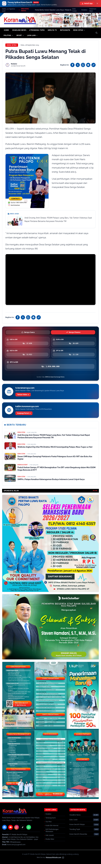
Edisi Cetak (74, 10)
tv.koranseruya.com (24, 388)
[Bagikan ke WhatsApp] (83, 65)
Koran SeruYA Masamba (78, 834)
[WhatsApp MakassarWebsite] (63, 857)
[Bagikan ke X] (78, 65)
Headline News (75, 815)
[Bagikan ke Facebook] (72, 65)
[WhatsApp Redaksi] (28, 827)
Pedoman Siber (92, 10)
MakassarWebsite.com (53, 857)
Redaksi (84, 10)
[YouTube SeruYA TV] (10, 827)
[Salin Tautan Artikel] (93, 65)
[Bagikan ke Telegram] (88, 65)
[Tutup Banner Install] (97, 3)
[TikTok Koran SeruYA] (22, 827)
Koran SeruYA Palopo (77, 824)
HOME (6, 30)
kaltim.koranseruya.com (27, 406)
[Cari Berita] (96, 32)
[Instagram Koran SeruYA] (16, 827)
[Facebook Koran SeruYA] (4, 827)
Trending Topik (74, 829)
